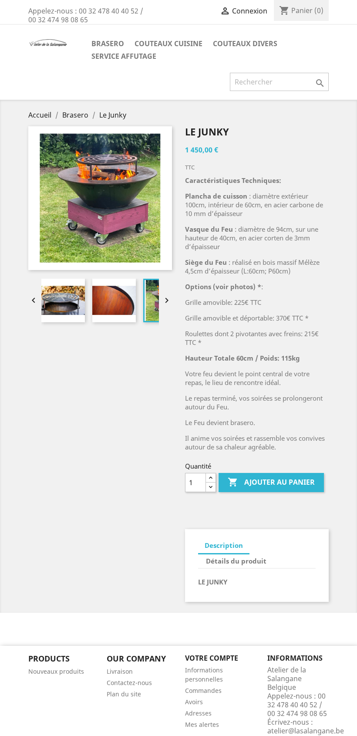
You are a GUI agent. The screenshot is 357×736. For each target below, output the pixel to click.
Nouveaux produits (56, 671)
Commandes (203, 690)
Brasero (107, 43)
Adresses (198, 713)
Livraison (120, 671)
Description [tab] (224, 545)
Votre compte (211, 658)
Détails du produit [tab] (236, 561)
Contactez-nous (129, 683)
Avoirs (194, 702)
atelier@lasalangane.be (305, 731)
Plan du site (124, 694)
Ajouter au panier (271, 482)
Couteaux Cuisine (168, 43)
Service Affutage (123, 56)
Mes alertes (202, 724)
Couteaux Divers (245, 43)
